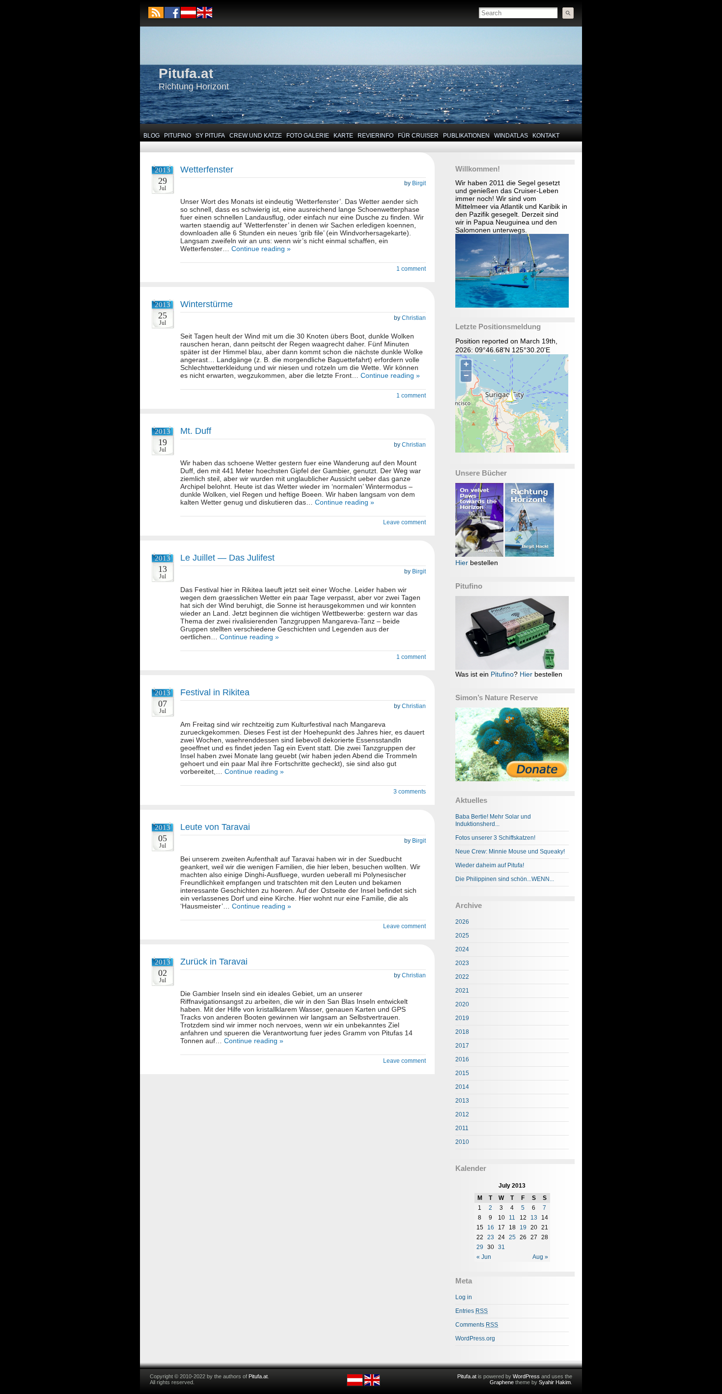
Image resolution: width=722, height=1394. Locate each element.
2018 (462, 1031)
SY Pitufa (210, 135)
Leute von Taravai (215, 827)
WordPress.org (475, 1338)
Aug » (540, 1256)
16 (490, 1227)
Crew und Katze (255, 135)
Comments (476, 1324)
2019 (462, 1018)
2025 (462, 935)
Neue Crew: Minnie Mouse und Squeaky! (510, 851)
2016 (462, 1059)
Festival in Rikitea (215, 692)
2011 (462, 1128)
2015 (462, 1073)
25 (512, 1237)
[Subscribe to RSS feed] (156, 12)
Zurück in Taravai (214, 962)
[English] (204, 16)
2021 (462, 990)
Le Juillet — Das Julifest (227, 558)
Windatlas (511, 135)
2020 (462, 1004)
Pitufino (177, 135)
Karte (343, 135)
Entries (471, 1311)
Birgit (419, 183)
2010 (462, 1141)
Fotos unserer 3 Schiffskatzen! (495, 837)
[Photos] (512, 744)
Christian (414, 317)
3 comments (409, 791)
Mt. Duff (195, 431)
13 (533, 1217)
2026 (462, 921)
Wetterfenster (206, 169)
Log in (463, 1297)
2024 (462, 949)
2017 (462, 1045)
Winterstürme (206, 304)
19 (523, 1227)
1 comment (411, 268)
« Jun (483, 1256)
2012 (462, 1114)
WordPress (526, 1376)
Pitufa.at (186, 73)
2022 (462, 976)
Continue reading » (261, 249)
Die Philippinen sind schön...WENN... (504, 879)
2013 (462, 1100)
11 (512, 1217)
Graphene (502, 1382)
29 (479, 1247)
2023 (462, 963)
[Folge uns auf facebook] (172, 12)
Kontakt (545, 135)
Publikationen (466, 135)
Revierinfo (375, 135)
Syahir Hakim (555, 1382)
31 (501, 1247)
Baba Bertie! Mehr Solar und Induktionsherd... (493, 820)
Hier (461, 563)
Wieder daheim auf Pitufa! (489, 865)
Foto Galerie (307, 135)
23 (490, 1237)
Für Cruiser (418, 135)
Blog (151, 135)
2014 (462, 1086)
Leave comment (404, 522)
